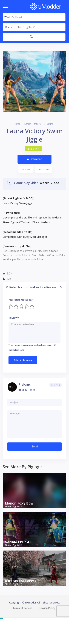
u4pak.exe (13, 251)
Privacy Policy (47, 608)
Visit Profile (55, 385)
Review (13, 318)
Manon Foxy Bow (19, 503)
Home (17, 123)
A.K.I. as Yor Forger (20, 581)
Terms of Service (22, 608)
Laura (50, 123)
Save (27, 169)
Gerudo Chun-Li (18, 542)
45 (33, 389)
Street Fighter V (32, 123)
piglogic (25, 384)
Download (36, 159)
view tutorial (50, 251)
